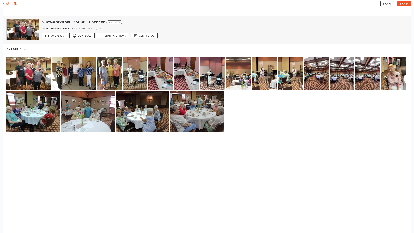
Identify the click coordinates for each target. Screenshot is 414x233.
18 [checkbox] (23, 48)
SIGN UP (387, 3)
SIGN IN (404, 3)
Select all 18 (114, 22)
